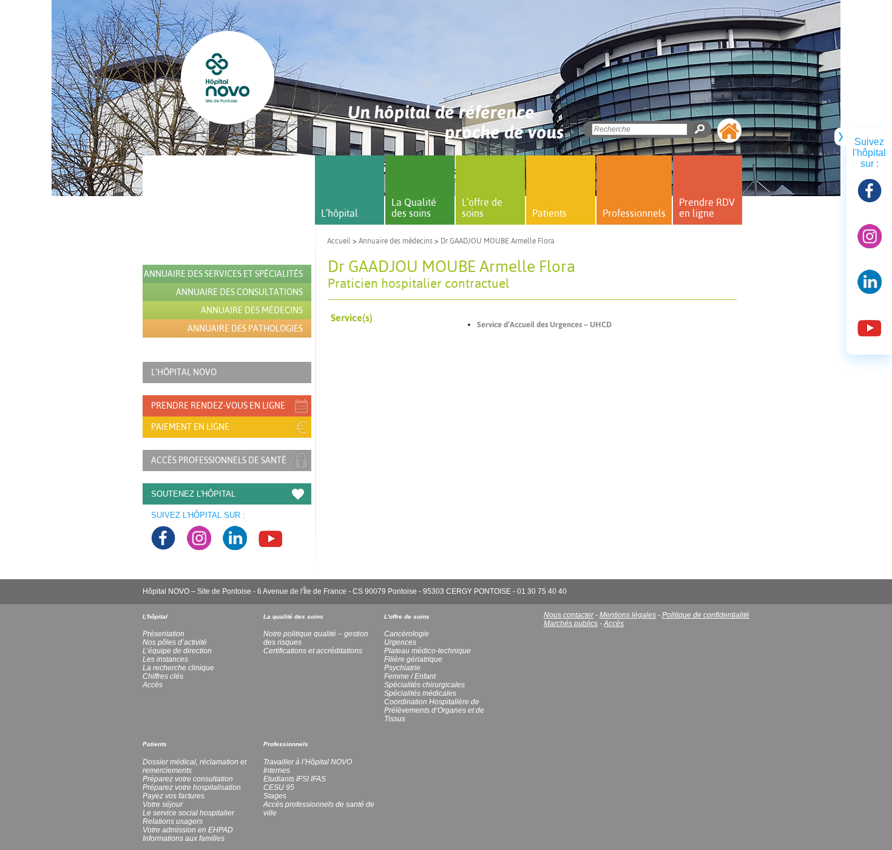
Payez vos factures (173, 796)
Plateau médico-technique (427, 651)
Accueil (339, 241)
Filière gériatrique (413, 659)
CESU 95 (278, 787)
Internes (276, 770)
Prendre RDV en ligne (707, 208)
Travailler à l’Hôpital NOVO (307, 762)
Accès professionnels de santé (218, 460)
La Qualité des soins (413, 208)
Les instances (165, 659)
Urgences (400, 642)
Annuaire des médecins (396, 241)
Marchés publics (571, 623)
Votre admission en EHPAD (188, 830)
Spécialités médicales (420, 693)
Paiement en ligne (190, 427)
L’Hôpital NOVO (184, 372)
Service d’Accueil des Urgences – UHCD (544, 324)
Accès (614, 623)
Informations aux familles (184, 838)
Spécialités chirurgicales (424, 685)
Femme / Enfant (410, 676)
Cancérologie (406, 634)
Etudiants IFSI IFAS (294, 779)
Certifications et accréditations (312, 651)
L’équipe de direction (177, 651)
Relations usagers (173, 821)
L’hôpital (339, 213)
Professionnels (634, 213)
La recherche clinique (178, 668)
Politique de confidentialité (705, 615)
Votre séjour (163, 804)
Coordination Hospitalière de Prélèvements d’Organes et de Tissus (434, 710)
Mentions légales (628, 615)
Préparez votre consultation (188, 779)
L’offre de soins (482, 208)
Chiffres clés (163, 676)
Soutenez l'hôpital (193, 493)
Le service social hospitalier (188, 813)
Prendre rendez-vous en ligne (218, 405)
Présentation (163, 634)
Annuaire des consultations (239, 292)
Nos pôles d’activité (175, 642)
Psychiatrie (402, 668)
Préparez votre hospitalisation (192, 787)
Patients (549, 213)
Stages (274, 796)
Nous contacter (568, 615)
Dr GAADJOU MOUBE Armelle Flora (498, 241)
